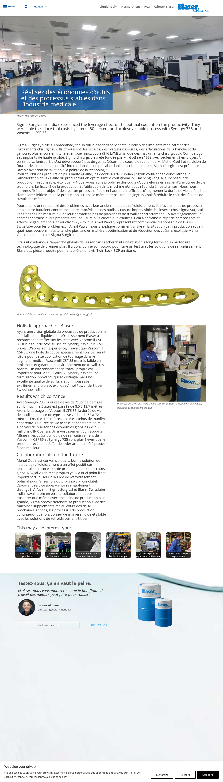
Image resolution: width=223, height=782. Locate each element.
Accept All (208, 774)
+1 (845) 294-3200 (97, 625)
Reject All (185, 774)
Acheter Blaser (164, 7)
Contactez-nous (46, 625)
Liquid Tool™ (108, 7)
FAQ (147, 7)
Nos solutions (130, 7)
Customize (162, 774)
